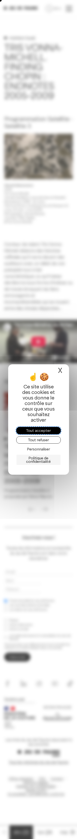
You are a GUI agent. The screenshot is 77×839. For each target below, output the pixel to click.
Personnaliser (38, 449)
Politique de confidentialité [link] (38, 460)
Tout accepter (38, 430)
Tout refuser (38, 440)
